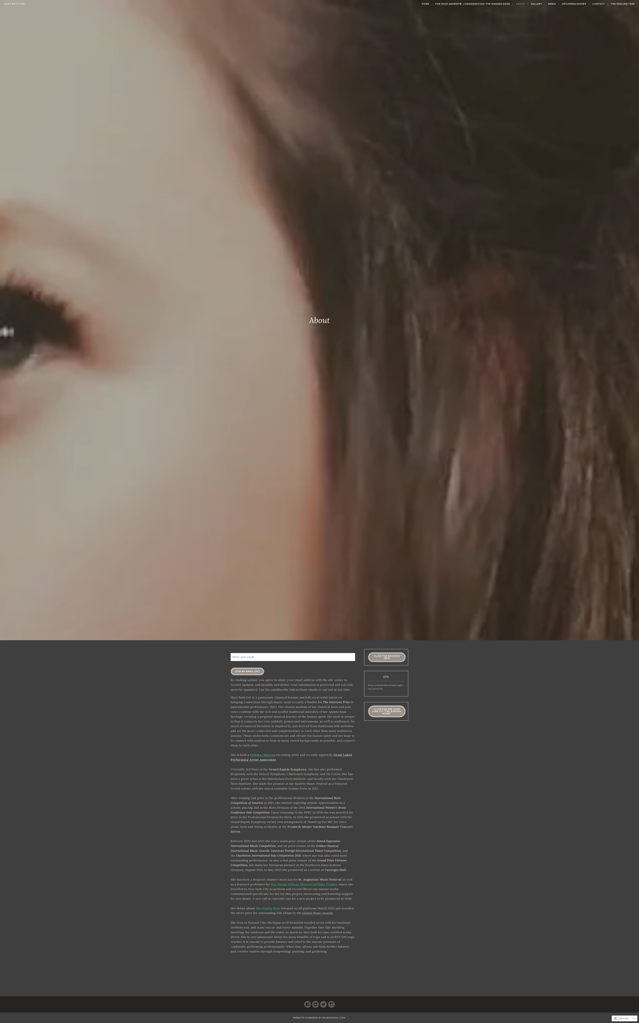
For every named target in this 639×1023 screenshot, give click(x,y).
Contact (598, 4)
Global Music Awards (317, 913)
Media (552, 4)
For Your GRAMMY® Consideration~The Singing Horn (472, 4)
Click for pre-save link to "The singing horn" (387, 711)
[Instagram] (331, 1003)
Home (425, 4)
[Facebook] (307, 1003)
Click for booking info (387, 657)
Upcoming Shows (574, 4)
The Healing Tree (623, 4)
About (520, 4)
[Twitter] (323, 1003)
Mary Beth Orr (14, 4)
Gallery (536, 4)
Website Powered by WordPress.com (319, 1018)
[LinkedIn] (315, 1003)
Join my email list (247, 671)
